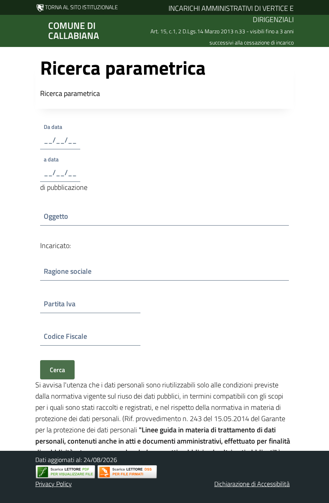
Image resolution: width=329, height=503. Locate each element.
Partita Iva (65, 303)
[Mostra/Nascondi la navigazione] (9, 30)
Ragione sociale (67, 271)
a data (54, 159)
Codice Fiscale (67, 336)
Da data (60, 126)
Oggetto (65, 216)
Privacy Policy (53, 484)
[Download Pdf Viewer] (65, 472)
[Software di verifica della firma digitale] (127, 472)
